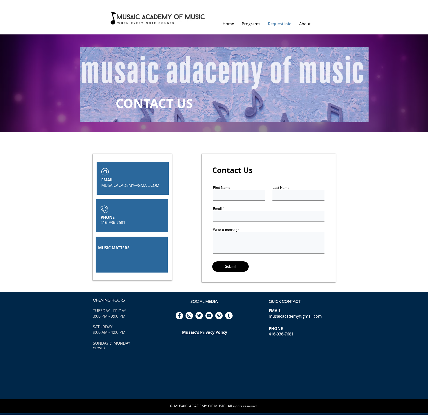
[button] (251, 23)
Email (217, 208)
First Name (221, 187)
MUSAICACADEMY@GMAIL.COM (130, 185)
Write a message (226, 229)
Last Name (281, 187)
